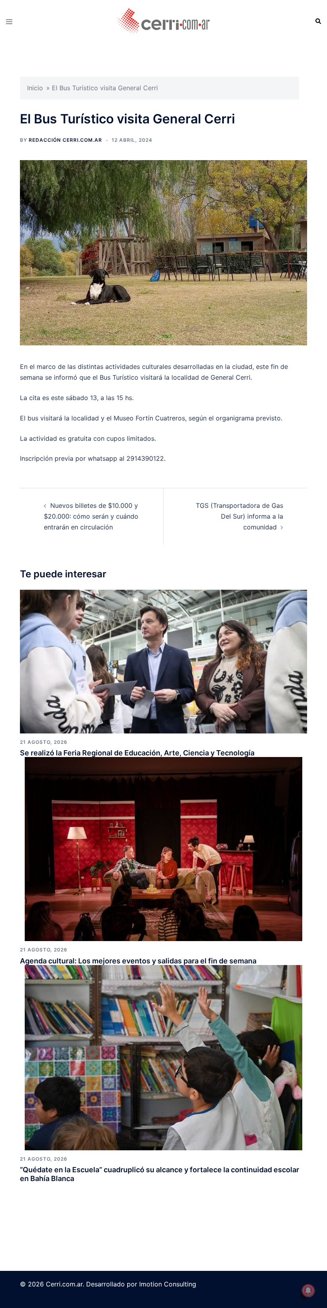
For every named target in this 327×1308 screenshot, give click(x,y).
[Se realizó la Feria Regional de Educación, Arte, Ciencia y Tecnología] (163, 661)
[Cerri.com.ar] (163, 21)
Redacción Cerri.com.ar (65, 140)
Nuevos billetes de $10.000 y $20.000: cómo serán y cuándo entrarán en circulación (91, 516)
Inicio (35, 88)
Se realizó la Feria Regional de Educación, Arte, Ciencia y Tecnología (137, 753)
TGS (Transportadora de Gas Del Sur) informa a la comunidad (239, 516)
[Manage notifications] (308, 1290)
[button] (318, 21)
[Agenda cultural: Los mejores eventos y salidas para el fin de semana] (163, 848)
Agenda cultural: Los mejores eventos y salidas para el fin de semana (138, 961)
